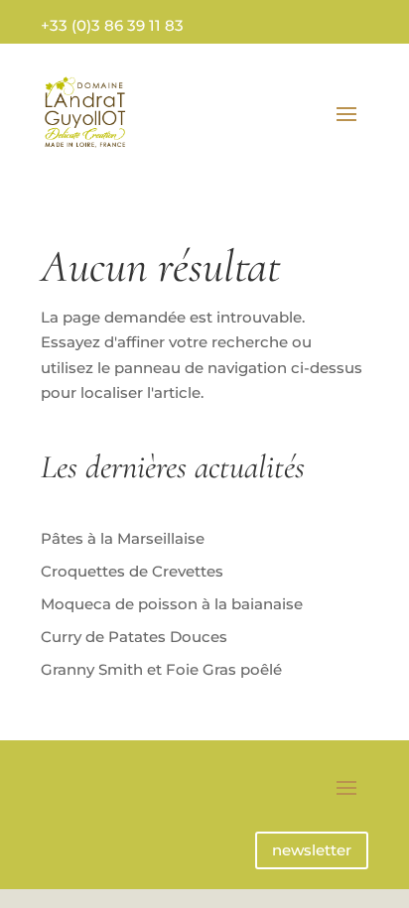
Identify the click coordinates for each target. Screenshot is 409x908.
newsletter (311, 850)
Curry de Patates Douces (134, 636)
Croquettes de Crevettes (132, 571)
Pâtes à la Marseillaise (122, 538)
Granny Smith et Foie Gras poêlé (161, 669)
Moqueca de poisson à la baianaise (172, 603)
